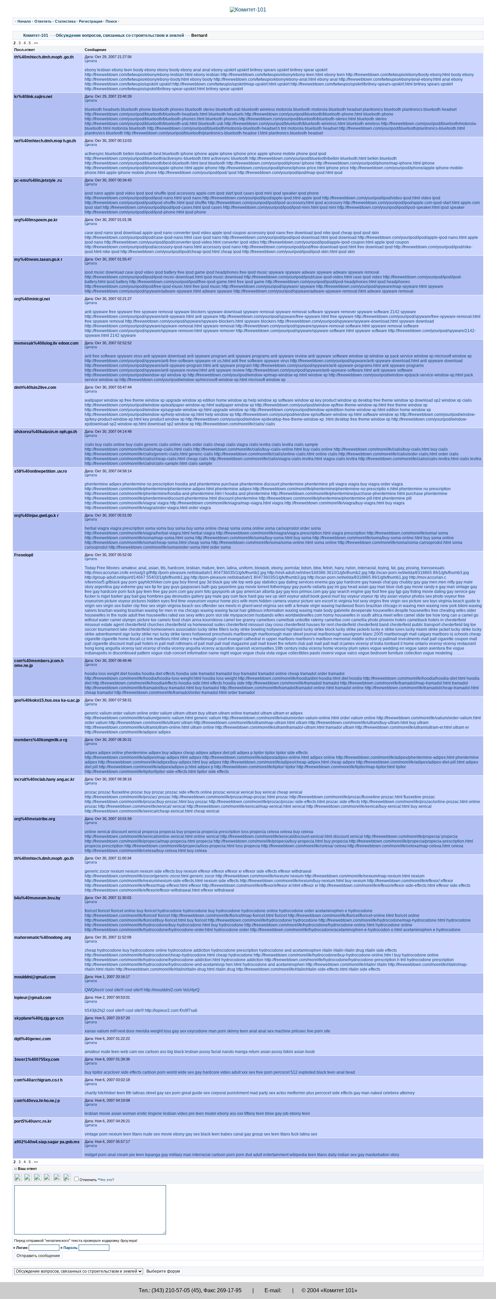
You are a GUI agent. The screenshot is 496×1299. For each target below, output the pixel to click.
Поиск (111, 21)
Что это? (106, 1180)
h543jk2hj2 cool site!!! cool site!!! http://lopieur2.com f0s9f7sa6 (141, 1010)
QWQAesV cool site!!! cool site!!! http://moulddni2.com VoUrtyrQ (142, 990)
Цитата (91, 61)
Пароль (70, 1248)
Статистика (65, 21)
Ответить (43, 21)
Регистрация (90, 21)
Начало (24, 21)
